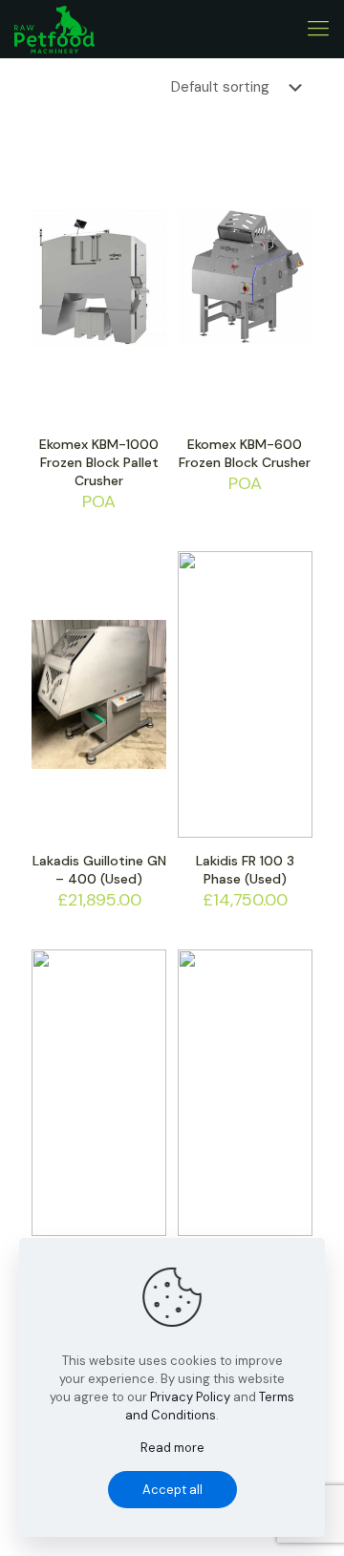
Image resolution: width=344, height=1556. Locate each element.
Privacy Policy (190, 1397)
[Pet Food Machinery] (54, 29)
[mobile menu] (318, 28)
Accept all (172, 1489)
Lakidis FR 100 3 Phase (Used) (245, 869)
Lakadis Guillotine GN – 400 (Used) (99, 869)
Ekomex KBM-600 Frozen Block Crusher (245, 453)
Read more (172, 1447)
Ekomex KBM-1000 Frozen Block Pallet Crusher (99, 462)
